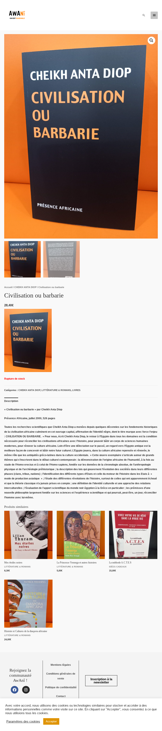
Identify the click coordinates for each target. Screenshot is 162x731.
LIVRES (76, 390)
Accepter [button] (51, 721)
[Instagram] (26, 690)
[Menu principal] (154, 15)
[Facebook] (14, 690)
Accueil (8, 287)
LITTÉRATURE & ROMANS (56, 390)
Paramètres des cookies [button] (23, 721)
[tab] (11, 401)
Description (11, 401)
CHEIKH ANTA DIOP (25, 287)
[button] (101, 680)
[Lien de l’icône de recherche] (144, 15)
